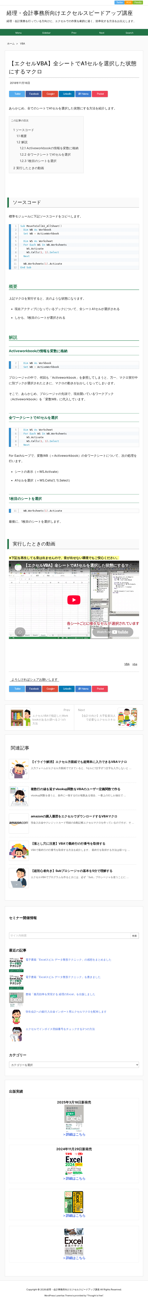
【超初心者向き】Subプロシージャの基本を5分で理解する (72, 871)
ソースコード (23, 130)
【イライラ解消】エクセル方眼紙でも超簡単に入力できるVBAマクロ (79, 762)
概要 (22, 136)
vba (134, 664)
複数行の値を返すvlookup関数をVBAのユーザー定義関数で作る (75, 789)
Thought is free (95, 1295)
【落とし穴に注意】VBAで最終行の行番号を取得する (68, 843)
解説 (22, 142)
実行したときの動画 (28, 168)
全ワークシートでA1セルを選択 (45, 154)
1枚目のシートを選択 (38, 161)
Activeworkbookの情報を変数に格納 (49, 148)
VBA (127, 664)
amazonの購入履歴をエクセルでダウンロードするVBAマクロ (74, 816)
